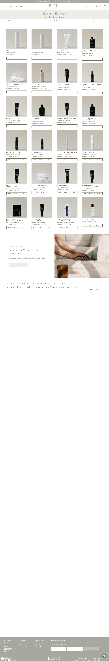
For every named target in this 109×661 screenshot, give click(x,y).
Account (7, 645)
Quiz (37, 643)
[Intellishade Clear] (67, 173)
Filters (8, 20)
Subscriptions (9, 648)
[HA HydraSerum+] (42, 140)
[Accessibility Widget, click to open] (2, 658)
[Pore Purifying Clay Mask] (67, 73)
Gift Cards (39, 647)
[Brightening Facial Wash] (92, 39)
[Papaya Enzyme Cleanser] (92, 106)
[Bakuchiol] (42, 73)
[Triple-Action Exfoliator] (42, 207)
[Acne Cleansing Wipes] (16, 73)
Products (23, 646)
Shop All (38, 646)
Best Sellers (40, 644)
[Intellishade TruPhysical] (16, 173)
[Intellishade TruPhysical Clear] (92, 173)
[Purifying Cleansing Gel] (42, 106)
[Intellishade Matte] (16, 106)
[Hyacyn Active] (92, 207)
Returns (7, 649)
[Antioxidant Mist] (92, 140)
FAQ (5, 651)
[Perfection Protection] (67, 140)
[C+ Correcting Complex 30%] (92, 73)
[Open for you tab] (104, 656)
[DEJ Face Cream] (16, 140)
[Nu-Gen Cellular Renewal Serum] (67, 207)
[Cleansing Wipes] (42, 173)
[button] (6, 6)
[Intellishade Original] (67, 106)
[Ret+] (42, 39)
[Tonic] (16, 39)
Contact (7, 646)
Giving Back (24, 647)
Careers (23, 649)
